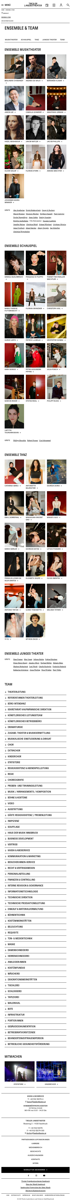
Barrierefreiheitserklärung (55, 1195)
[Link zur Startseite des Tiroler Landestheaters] (33, 5)
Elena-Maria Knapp (20, 663)
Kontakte (35, 1159)
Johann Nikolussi (45, 224)
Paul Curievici (59, 214)
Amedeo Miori (34, 663)
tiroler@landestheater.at (36, 1133)
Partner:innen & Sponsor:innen (35, 1140)
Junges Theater (49, 40)
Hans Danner (18, 659)
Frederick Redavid (59, 667)
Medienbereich (35, 1147)
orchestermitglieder (7, 21)
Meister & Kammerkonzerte (35, 1191)
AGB (7, 1195)
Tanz (37, 40)
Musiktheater (11, 40)
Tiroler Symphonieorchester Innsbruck (35, 1181)
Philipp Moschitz (19, 440)
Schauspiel (26, 40)
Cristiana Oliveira (59, 224)
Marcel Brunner (19, 214)
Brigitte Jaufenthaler (20, 221)
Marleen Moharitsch (20, 667)
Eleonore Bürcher (32, 214)
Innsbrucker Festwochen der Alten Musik (35, 1187)
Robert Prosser (32, 440)
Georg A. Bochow (48, 210)
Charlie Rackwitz (45, 667)
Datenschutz (16, 1195)
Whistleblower (37, 1195)
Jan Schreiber (55, 228)
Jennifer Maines (19, 224)
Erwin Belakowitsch (33, 210)
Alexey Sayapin (43, 228)
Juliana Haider (38, 659)
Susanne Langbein (49, 221)
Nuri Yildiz (57, 670)
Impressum (26, 1195)
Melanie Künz (58, 663)
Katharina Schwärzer (20, 670)
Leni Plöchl (33, 667)
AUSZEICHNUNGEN (35, 1155)
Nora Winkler (46, 670)
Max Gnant (28, 659)
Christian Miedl (32, 224)
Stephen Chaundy (46, 214)
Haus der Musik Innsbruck (35, 1184)
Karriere (35, 1143)
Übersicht (6, 13)
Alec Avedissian (19, 210)
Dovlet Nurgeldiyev (20, 217)
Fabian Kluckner (51, 659)
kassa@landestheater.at (36, 1102)
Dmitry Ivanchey (45, 217)
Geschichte (35, 1151)
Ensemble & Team (6, 17)
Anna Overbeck (18, 228)
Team (62, 40)
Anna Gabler (33, 217)
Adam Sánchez (31, 228)
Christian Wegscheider (21, 232)
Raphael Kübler (46, 663)
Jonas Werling (35, 670)
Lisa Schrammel (45, 440)
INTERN (35, 1163)
